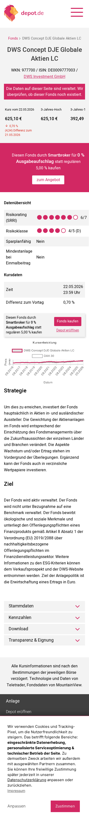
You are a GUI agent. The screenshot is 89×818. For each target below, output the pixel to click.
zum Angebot (48, 180)
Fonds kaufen (67, 321)
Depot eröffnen (67, 330)
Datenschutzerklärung (26, 779)
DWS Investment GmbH (44, 77)
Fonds (13, 38)
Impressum (16, 791)
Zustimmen (65, 806)
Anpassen (16, 806)
